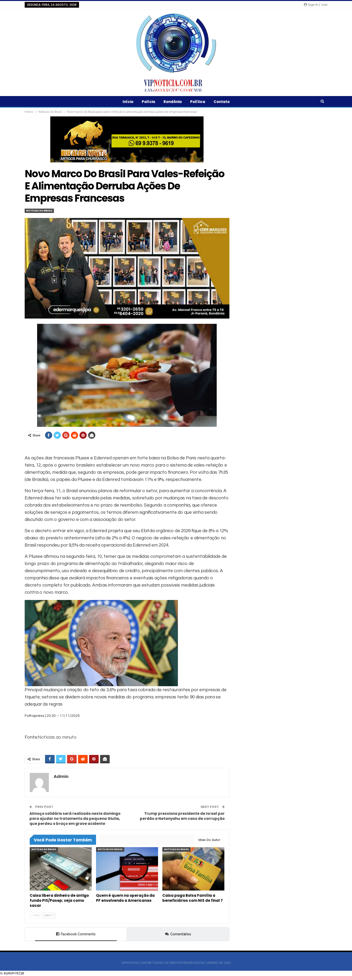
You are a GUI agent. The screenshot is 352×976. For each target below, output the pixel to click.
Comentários (180, 934)
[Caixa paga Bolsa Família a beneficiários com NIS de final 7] (193, 868)
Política (197, 101)
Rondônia (173, 101)
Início (128, 101)
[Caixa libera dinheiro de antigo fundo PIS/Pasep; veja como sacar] (61, 868)
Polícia (148, 101)
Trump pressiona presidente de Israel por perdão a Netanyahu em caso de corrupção (182, 816)
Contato (222, 101)
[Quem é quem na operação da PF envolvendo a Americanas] (127, 868)
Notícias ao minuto (57, 737)
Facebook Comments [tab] (78, 934)
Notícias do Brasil (39, 210)
